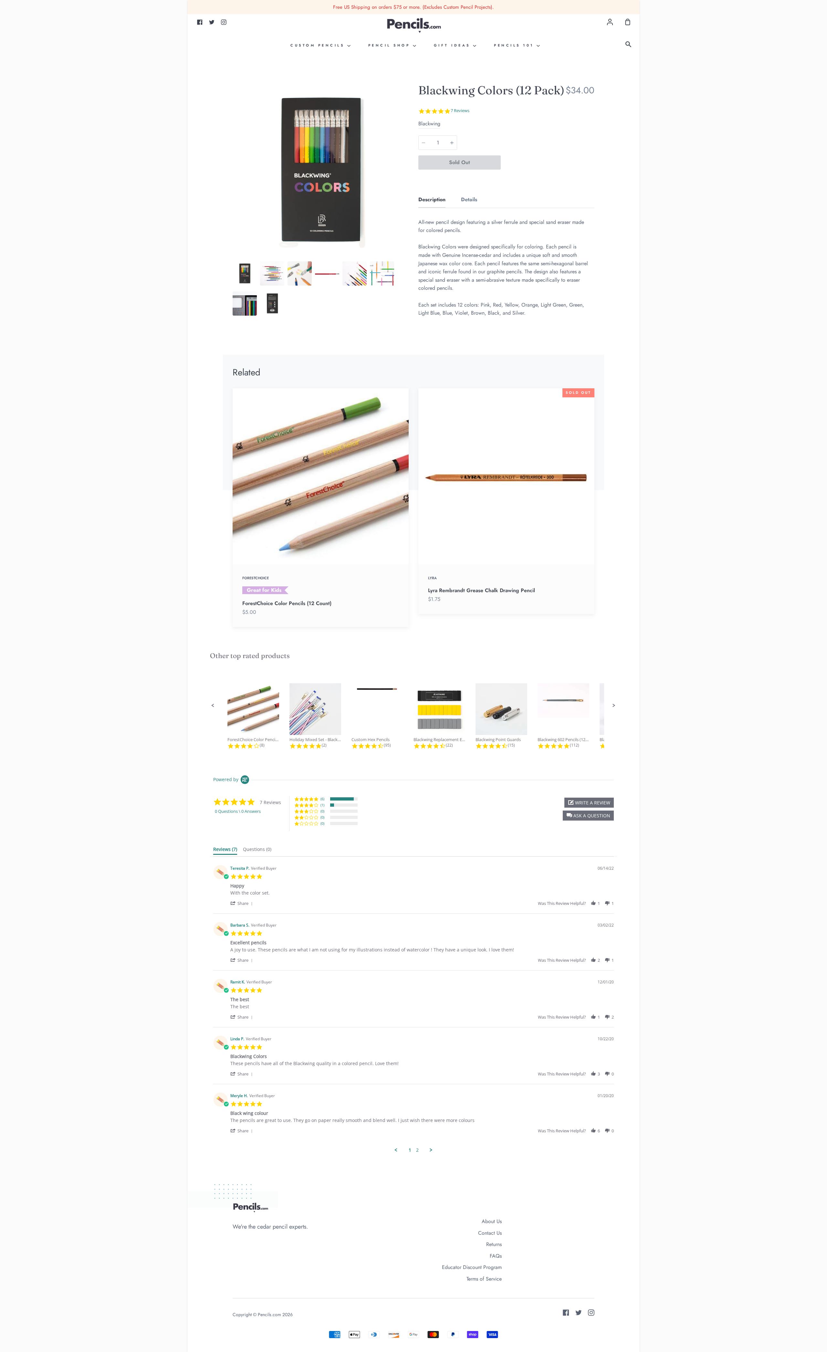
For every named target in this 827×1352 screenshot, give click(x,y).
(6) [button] (322, 798)
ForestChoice (255, 578)
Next (407, 218)
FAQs (496, 1256)
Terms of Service (484, 1279)
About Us (492, 1221)
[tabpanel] (321, 170)
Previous (234, 218)
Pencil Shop (390, 45)
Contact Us (490, 1233)
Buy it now (547, 162)
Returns (494, 1244)
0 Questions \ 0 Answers (238, 811)
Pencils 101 (515, 45)
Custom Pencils (318, 45)
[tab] (245, 273)
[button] (213, 705)
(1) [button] (322, 804)
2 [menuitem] (417, 1150)
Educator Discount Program (472, 1267)
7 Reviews (460, 110)
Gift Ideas (453, 45)
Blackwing (429, 123)
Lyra (432, 578)
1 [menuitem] (410, 1150)
